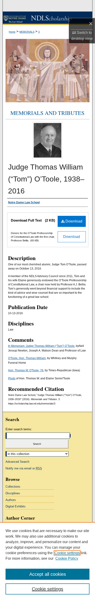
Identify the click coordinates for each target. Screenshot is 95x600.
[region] (47, 561)
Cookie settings (67, 553)
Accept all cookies (47, 574)
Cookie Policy (66, 558)
